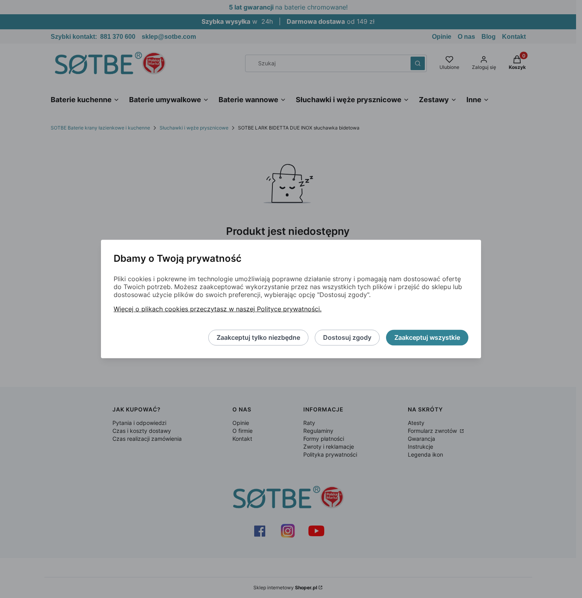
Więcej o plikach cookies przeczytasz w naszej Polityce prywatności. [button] (217, 309)
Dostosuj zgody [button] (347, 338)
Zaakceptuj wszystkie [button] (427, 338)
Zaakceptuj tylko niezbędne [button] (258, 338)
